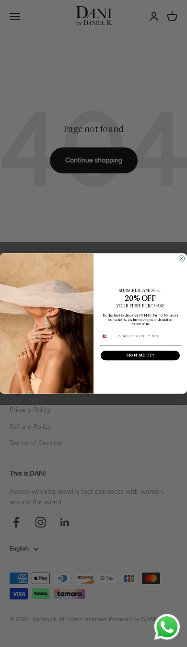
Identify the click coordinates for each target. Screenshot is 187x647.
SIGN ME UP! (140, 355)
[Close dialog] (182, 258)
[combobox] (107, 336)
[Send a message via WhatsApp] (167, 627)
